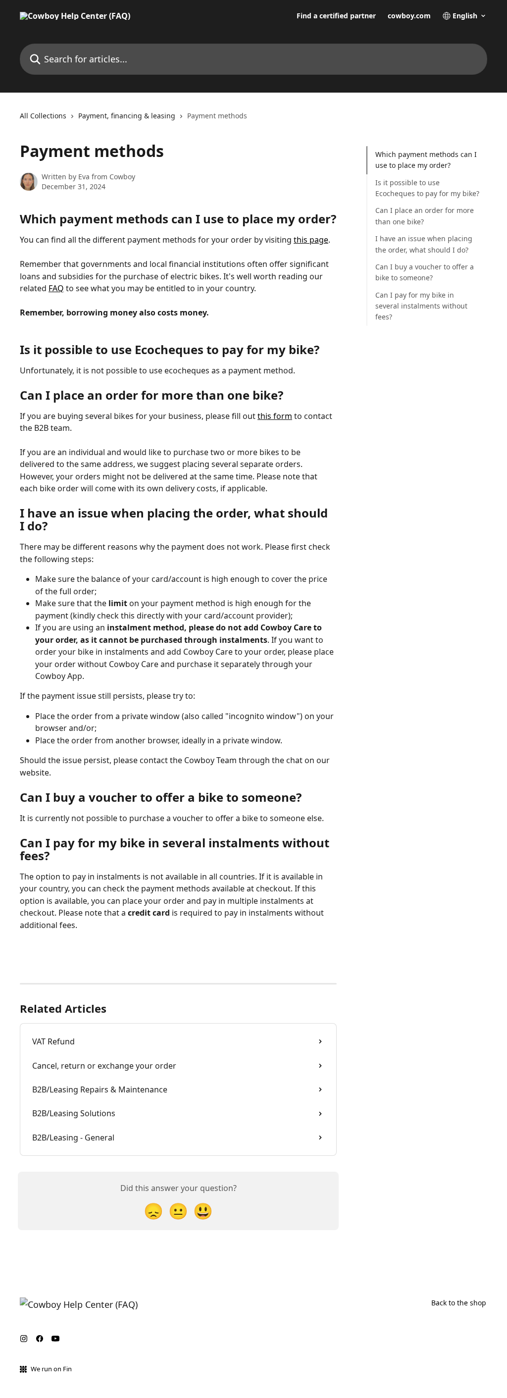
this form (274, 416)
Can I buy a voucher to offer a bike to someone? (424, 272)
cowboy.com (409, 15)
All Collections (43, 115)
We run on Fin (51, 1368)
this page (311, 239)
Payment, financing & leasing (126, 115)
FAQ (56, 288)
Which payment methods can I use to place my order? (426, 160)
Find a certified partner (336, 15)
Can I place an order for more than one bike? (424, 216)
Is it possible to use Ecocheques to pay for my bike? (427, 188)
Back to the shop (458, 1302)
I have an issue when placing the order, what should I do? (423, 244)
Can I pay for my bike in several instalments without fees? (421, 306)
